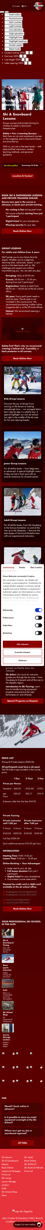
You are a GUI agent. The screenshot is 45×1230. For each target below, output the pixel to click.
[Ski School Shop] (8, 1005)
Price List (6, 1174)
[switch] (38, 618)
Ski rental (28, 1157)
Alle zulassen (22, 644)
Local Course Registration (17, 899)
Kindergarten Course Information (20, 894)
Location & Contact (22, 175)
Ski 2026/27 (30, 1164)
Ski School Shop (9, 1191)
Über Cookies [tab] (36, 567)
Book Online (7, 1167)
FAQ (31, 1218)
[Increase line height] (27, 59)
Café (4, 1188)
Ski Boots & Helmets (33, 1167)
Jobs (4, 1218)
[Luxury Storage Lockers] (8, 1027)
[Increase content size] (31, 52)
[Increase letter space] (29, 63)
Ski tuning (6, 1178)
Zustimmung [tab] (8, 567)
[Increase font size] (24, 56)
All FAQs (22, 1142)
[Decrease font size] (21, 56)
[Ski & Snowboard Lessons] (22, 94)
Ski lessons (7, 1157)
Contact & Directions (18, 1218)
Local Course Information (17, 902)
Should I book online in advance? (16, 1108)
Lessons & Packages (11, 1171)
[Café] (8, 983)
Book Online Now (22, 231)
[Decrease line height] (23, 59)
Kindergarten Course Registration (21, 891)
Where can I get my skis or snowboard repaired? (18, 1132)
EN (25, 6)
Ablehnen (22, 660)
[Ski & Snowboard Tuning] (8, 933)
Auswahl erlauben (22, 652)
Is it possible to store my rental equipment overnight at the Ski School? (20, 1120)
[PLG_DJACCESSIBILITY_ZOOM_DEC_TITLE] (27, 52)
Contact (17, 6)
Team (4, 1195)
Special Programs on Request (22, 700)
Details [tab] (22, 567)
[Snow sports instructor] (8, 958)
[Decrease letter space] (26, 63)
